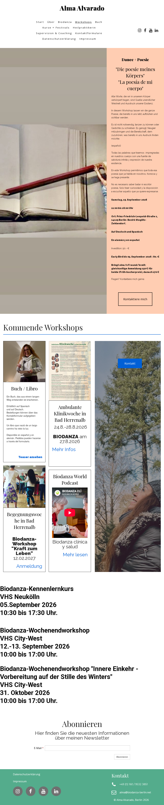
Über (51, 22)
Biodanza (65, 22)
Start (40, 22)
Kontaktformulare (88, 33)
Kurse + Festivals (56, 27)
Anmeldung (29, 566)
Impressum (87, 38)
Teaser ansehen (30, 457)
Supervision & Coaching (54, 33)
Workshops (83, 22)
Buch (98, 22)
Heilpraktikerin (84, 27)
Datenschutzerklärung (59, 38)
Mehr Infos (64, 449)
